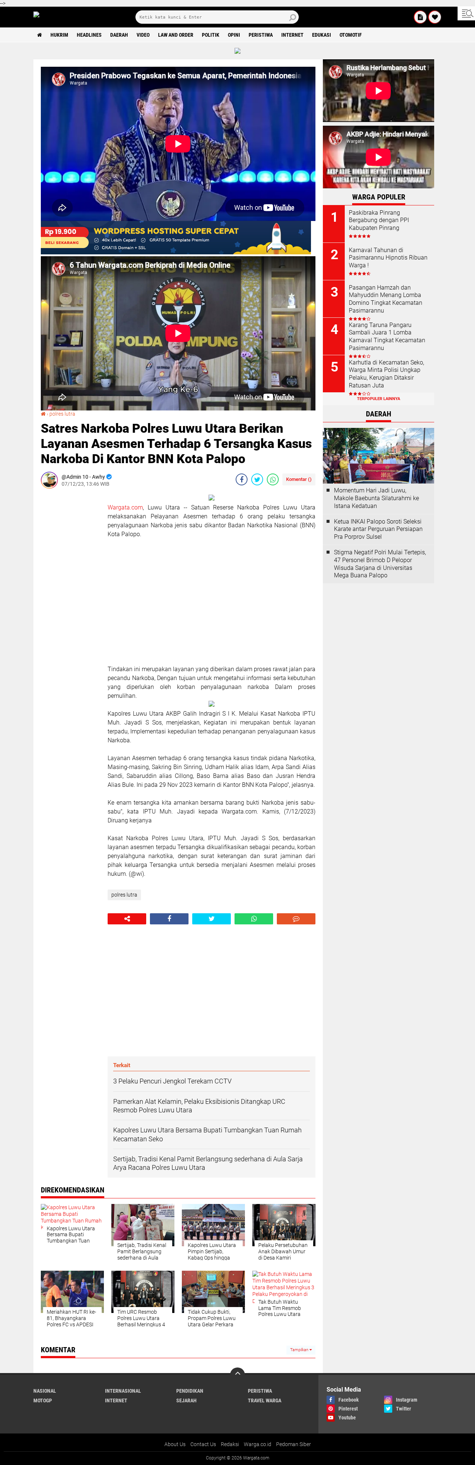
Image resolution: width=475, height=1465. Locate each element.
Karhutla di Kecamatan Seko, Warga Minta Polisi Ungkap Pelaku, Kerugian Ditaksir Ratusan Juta (386, 374)
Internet (292, 35)
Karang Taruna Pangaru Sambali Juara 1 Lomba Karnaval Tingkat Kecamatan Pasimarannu (387, 336)
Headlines (89, 35)
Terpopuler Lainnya (378, 398)
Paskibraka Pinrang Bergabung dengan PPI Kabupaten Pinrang (379, 220)
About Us (175, 1444)
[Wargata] (435, 17)
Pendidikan (189, 1391)
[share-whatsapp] (273, 479)
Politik (210, 35)
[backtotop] (237, 1374)
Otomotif (351, 35)
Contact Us (203, 1444)
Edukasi (321, 35)
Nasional (44, 1391)
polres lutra (62, 414)
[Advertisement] (70, 605)
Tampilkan (299, 1349)
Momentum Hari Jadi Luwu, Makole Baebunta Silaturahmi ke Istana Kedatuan (376, 498)
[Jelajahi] (466, 13)
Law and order (175, 35)
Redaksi (230, 1444)
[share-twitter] (257, 479)
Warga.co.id (257, 1444)
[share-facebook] (242, 479)
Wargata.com (125, 507)
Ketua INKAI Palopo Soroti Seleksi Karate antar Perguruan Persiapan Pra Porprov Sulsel (378, 529)
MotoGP (42, 1400)
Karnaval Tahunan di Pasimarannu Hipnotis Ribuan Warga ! (388, 258)
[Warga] (420, 17)
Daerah (119, 35)
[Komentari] (296, 918)
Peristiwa (261, 35)
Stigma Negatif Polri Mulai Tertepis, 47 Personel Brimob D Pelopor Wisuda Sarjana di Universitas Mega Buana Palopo (380, 564)
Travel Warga (264, 1400)
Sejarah (186, 1400)
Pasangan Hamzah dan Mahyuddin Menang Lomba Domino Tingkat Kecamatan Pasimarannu (385, 299)
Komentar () (299, 479)
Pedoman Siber (293, 1444)
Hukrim (59, 35)
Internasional (123, 1391)
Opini (234, 35)
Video (143, 35)
